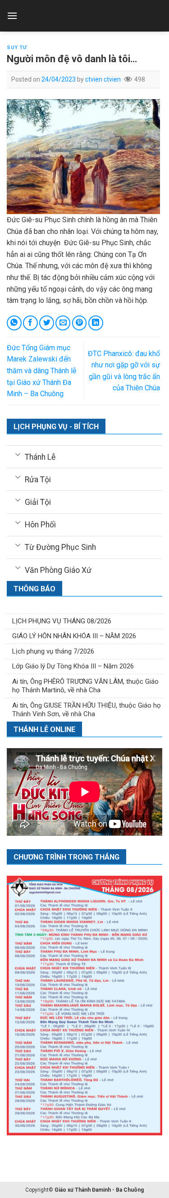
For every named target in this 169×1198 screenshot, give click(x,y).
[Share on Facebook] (30, 323)
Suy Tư (17, 47)
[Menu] (12, 16)
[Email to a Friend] (62, 323)
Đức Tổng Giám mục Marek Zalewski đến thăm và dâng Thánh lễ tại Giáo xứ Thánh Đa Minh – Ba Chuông (41, 370)
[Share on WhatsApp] (14, 323)
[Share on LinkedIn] (95, 323)
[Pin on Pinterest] (79, 323)
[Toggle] (18, 454)
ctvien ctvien (103, 79)
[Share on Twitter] (46, 323)
